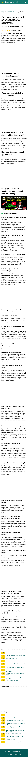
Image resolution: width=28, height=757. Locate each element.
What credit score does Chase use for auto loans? (15, 664)
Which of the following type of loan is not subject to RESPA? (15, 727)
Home (3, 11)
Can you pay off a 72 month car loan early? (15, 655)
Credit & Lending (11, 11)
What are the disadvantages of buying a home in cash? (15, 731)
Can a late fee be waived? (12, 739)
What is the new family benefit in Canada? (15, 736)
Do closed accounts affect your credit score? (16, 715)
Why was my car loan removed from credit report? (15, 674)
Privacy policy (17, 754)
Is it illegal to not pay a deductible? (13, 733)
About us (9, 754)
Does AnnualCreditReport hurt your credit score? (15, 724)
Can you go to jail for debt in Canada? (14, 652)
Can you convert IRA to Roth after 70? (14, 720)
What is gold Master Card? (12, 658)
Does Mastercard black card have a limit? (15, 667)
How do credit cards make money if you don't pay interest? (16, 670)
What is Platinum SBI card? (12, 680)
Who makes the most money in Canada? (15, 741)
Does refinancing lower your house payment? (16, 661)
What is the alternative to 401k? (13, 717)
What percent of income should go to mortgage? (14, 677)
